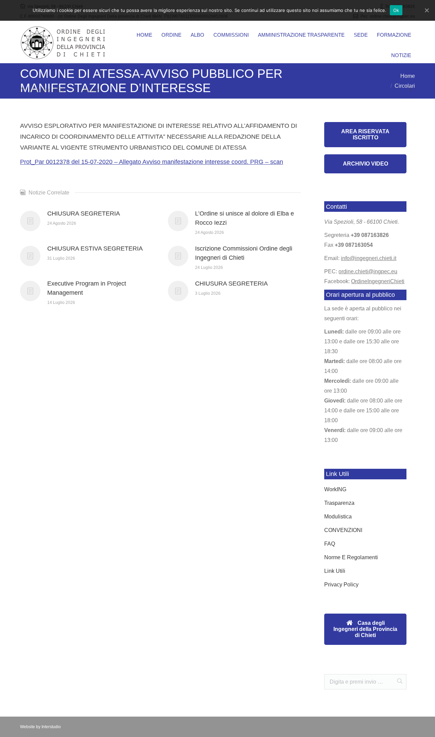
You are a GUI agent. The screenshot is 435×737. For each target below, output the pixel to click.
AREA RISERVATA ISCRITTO (365, 134)
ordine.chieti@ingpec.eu (367, 271)
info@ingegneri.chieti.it (368, 258)
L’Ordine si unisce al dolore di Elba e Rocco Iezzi (244, 218)
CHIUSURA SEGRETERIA (83, 213)
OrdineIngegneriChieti (377, 281)
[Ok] (426, 10)
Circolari (90, 90)
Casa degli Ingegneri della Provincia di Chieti (365, 629)
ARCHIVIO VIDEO (365, 164)
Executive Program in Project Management (86, 288)
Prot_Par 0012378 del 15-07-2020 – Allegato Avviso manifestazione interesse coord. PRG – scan (151, 161)
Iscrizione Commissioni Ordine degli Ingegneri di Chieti (243, 253)
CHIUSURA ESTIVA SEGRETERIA (95, 248)
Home (407, 76)
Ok (396, 10)
